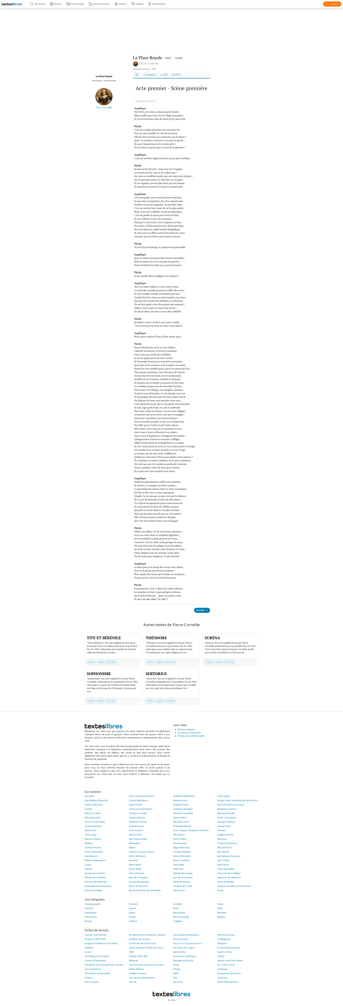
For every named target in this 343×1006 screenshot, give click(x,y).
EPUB (177, 74)
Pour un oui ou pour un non (187, 943)
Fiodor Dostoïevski (226, 817)
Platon (132, 847)
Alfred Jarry (178, 834)
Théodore (156, 637)
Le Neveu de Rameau (139, 939)
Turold (88, 864)
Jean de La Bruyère (138, 877)
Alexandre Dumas (138, 821)
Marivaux (222, 838)
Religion (221, 916)
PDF (165, 74)
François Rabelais (182, 851)
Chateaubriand (180, 804)
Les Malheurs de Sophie (97, 956)
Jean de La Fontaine (183, 877)
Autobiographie (93, 904)
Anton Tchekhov (181, 860)
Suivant (200, 610)
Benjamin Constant (227, 808)
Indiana (88, 977)
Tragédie (100, 662)
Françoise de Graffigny (228, 873)
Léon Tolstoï (223, 860)
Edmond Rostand (182, 856)
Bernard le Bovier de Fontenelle (145, 890)
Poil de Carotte (180, 939)
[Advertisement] (171, 29)
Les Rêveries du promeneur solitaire (147, 934)
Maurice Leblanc (93, 838)
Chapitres (151, 74)
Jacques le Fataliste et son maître (101, 943)
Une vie (132, 981)
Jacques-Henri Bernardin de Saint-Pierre (237, 800)
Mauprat (133, 960)
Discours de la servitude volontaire (146, 964)
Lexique (139, 3)
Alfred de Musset (181, 881)
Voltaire (89, 868)
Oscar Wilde (135, 868)
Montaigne (134, 843)
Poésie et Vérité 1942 (95, 939)
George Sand (224, 826)
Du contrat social (226, 964)
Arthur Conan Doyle (95, 821)
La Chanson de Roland (184, 956)
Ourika (220, 956)
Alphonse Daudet (226, 813)
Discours (89, 908)
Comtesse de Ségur (183, 808)
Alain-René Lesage (138, 838)
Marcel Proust (224, 847)
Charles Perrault (93, 847)
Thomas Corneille (138, 813)
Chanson (133, 904)
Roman (88, 921)
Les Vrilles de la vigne (184, 947)
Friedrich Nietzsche (227, 843)
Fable (220, 908)
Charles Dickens (137, 817)
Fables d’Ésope (136, 969)
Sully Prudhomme (94, 851)
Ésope (220, 890)
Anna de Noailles (225, 881)
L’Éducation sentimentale (97, 973)
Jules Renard (91, 856)
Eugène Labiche (225, 834)
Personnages (77, 3)
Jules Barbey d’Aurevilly (96, 800)
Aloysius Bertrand (94, 804)
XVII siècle (111, 662)
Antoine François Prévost (141, 851)
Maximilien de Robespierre (98, 886)
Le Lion (88, 951)
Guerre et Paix (224, 951)
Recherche (40, 3)
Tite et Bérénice (104, 637)
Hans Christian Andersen (141, 796)
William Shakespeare (95, 860)
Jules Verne (223, 864)
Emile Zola (178, 868)
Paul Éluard (179, 890)
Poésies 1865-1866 (138, 956)
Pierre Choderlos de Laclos (230, 804)
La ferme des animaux (228, 947)
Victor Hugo (91, 834)
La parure (222, 977)
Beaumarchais (180, 800)
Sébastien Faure (181, 821)
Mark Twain (135, 864)
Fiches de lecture (101, 3)
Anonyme (89, 796)
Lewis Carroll (135, 804)
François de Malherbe (96, 881)
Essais (176, 964)
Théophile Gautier (182, 826)
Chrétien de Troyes (182, 886)
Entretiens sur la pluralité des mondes (104, 964)
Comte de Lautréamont (140, 808)
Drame (132, 908)
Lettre (132, 912)
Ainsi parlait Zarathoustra (186, 934)
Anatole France (136, 826)
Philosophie (91, 916)
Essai (175, 908)
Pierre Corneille (104, 107)
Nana (175, 973)
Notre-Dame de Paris (228, 981)
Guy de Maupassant (139, 881)
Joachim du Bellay (93, 890)
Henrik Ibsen (135, 834)
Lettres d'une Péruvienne (230, 960)
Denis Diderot (180, 817)
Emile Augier (223, 796)
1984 (131, 951)
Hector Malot (180, 838)
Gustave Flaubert (93, 826)
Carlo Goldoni (136, 830)
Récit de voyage (181, 916)
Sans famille (179, 951)
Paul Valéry (178, 864)
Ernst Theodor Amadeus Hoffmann (191, 830)
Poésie (132, 916)
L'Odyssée (222, 969)
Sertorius (156, 673)
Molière (88, 843)
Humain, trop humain (96, 934)
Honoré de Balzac (226, 868)
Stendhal (133, 860)
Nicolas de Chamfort (95, 873)
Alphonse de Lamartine (229, 877)
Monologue (179, 912)
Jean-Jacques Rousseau (229, 856)
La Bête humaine (137, 973)
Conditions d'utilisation (189, 732)
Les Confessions (93, 969)
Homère (221, 830)
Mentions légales (186, 729)
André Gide (90, 830)
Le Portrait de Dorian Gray (142, 943)
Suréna (212, 637)
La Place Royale (104, 76)
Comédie (178, 58)
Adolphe (89, 947)
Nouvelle (221, 912)
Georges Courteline (183, 813)
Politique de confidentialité (191, 735)
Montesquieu (180, 843)
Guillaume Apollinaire (184, 796)
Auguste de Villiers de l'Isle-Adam (234, 886)
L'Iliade (176, 969)
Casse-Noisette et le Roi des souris (146, 947)
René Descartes (92, 817)
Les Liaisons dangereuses (142, 977)
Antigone (222, 943)
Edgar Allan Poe (181, 847)
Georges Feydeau (226, 821)
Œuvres (58, 3)
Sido (175, 977)
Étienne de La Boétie (95, 877)
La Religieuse (223, 939)
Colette (88, 808)
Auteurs (123, 3)
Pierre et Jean (91, 981)
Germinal (177, 981)
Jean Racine (223, 851)
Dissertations (159, 3)
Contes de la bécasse (95, 960)
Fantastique (91, 912)
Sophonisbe (99, 673)
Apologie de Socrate (183, 960)
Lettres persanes (225, 934)
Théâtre (168, 58)
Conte (220, 904)
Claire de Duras (136, 873)
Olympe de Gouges (183, 873)
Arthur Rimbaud (137, 856)
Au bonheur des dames (229, 973)
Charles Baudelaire (138, 800)
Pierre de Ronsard (138, 886)
